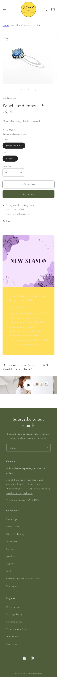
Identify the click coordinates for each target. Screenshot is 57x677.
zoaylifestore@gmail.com (19, 493)
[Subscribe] (47, 448)
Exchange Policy (14, 614)
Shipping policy (14, 621)
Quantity (7, 166)
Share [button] (9, 220)
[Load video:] (28, 385)
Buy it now (28, 193)
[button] (4, 9)
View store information (17, 213)
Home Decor (12, 526)
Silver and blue (14, 145)
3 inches (10, 158)
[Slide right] (35, 89)
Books (9, 571)
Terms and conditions (17, 629)
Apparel (10, 563)
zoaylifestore (24, 673)
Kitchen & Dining (15, 534)
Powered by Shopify (35, 673)
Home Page (11, 519)
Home (6, 25)
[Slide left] (21, 89)
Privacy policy (13, 606)
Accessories (12, 541)
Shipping (6, 134)
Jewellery (11, 556)
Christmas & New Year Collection (23, 578)
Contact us (11, 643)
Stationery (11, 548)
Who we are (12, 586)
